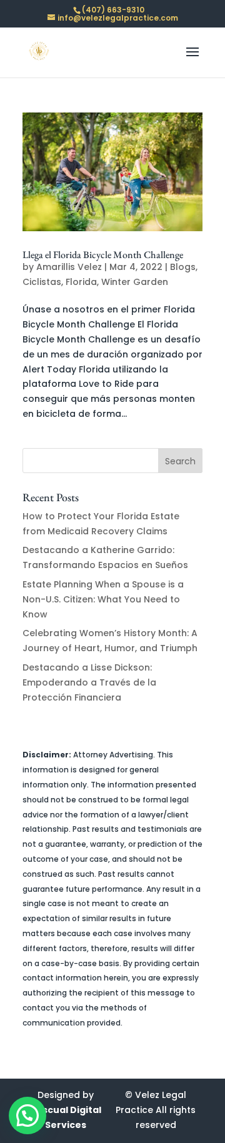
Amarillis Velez (69, 267)
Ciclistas (41, 282)
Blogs (183, 267)
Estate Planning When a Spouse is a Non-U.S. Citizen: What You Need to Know (103, 599)
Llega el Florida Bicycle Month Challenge (102, 254)
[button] (27, 1115)
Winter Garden (134, 282)
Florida (81, 282)
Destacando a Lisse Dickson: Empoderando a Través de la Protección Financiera (89, 682)
